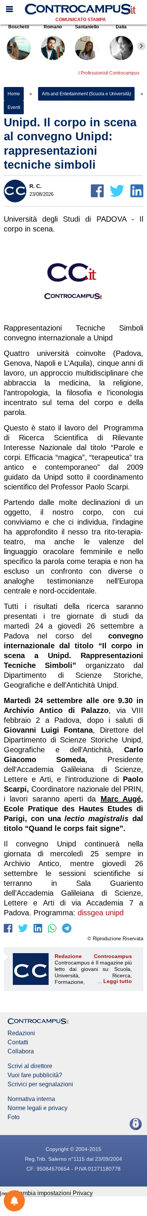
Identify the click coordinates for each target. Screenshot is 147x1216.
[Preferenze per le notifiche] (14, 1200)
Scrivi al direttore (30, 1066)
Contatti (18, 1042)
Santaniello (87, 27)
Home (14, 93)
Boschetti (18, 27)
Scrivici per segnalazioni (40, 1084)
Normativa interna (31, 1099)
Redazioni (21, 1033)
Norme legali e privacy (37, 1108)
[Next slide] (141, 46)
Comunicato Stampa (80, 19)
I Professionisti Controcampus (108, 73)
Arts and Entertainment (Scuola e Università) (86, 93)
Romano (53, 27)
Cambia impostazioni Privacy (54, 1193)
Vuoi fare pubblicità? (35, 1075)
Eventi (14, 107)
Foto (14, 1117)
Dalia (121, 27)
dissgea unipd (101, 913)
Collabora (21, 1051)
